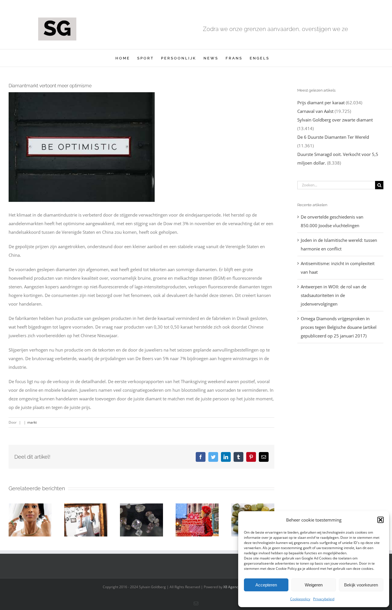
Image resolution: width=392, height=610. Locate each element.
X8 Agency (231, 586)
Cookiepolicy (300, 599)
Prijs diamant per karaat (321, 102)
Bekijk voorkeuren (361, 584)
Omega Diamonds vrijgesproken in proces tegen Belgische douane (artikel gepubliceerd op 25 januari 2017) (339, 327)
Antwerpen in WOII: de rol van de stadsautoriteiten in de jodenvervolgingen (333, 295)
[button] (380, 520)
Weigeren (314, 584)
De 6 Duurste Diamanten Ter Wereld (333, 137)
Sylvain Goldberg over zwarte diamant (335, 120)
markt (32, 422)
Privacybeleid (323, 599)
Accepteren (266, 584)
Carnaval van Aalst (315, 111)
